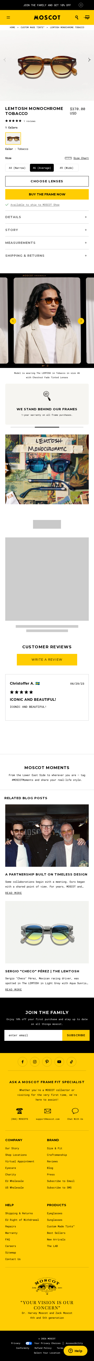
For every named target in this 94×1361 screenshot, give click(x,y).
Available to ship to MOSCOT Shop (34, 204)
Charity (10, 1174)
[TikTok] (71, 1062)
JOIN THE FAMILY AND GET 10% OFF (47, 5)
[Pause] (81, 5)
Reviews (52, 1161)
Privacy (15, 1343)
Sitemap (10, 1252)
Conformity (22, 1348)
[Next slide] (89, 60)
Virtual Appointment (19, 1161)
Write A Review (47, 659)
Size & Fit (54, 1148)
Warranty (11, 1232)
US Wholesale (14, 1187)
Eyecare (10, 1168)
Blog (50, 1168)
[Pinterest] (47, 1062)
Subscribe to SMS (59, 1187)
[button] (76, 17)
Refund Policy (43, 1348)
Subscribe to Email (61, 1181)
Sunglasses (54, 1219)
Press (51, 1174)
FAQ (7, 1239)
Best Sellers (56, 1232)
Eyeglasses (54, 1213)
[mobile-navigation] (8, 17)
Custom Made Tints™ (61, 1226)
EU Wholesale (14, 1181)
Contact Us (13, 1259)
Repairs (10, 1226)
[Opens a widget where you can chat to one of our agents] (75, 1351)
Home (12, 27)
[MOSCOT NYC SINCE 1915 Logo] (47, 17)
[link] (20, 121)
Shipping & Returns (19, 1213)
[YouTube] (59, 1062)
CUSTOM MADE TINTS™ (32, 27)
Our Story (12, 1148)
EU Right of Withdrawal (22, 1219)
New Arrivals (56, 1239)
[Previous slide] (5, 60)
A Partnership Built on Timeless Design (46, 874)
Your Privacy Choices (47, 1343)
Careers (10, 1246)
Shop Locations (16, 1154)
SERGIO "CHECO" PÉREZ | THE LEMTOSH (42, 971)
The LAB (52, 1246)
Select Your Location (47, 1352)
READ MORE (13, 892)
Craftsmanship (57, 1154)
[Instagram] (35, 1062)
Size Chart (81, 158)
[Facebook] (22, 1062)
